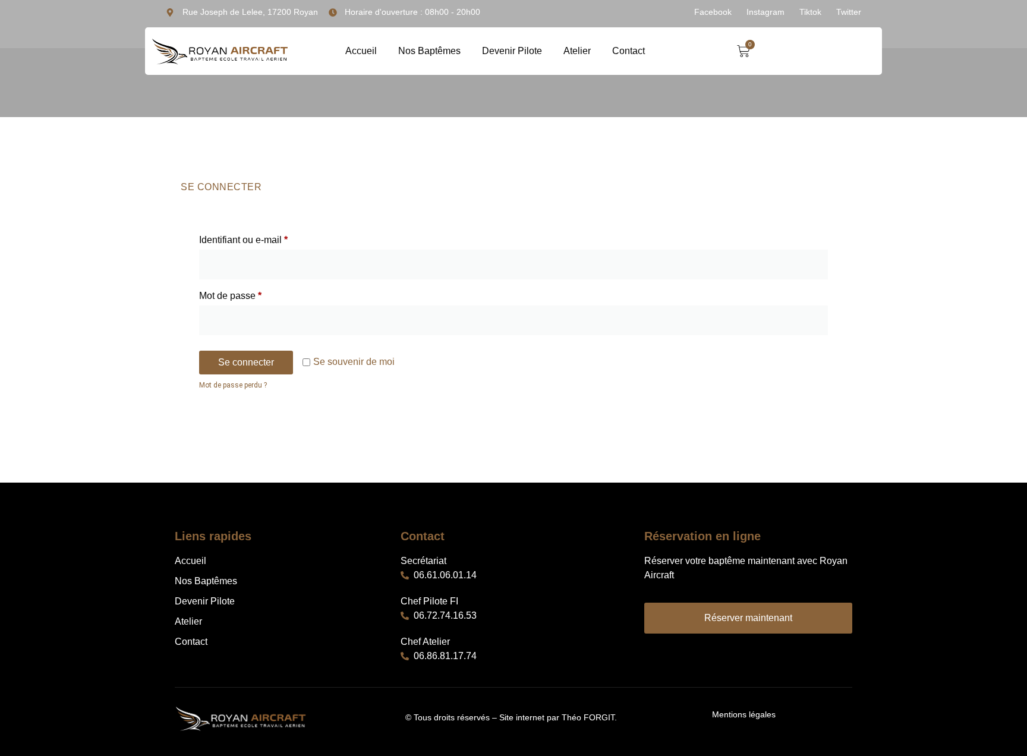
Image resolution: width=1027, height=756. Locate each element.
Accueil (361, 51)
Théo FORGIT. (589, 717)
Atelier (577, 51)
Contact (628, 51)
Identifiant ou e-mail (266, 238)
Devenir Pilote (512, 51)
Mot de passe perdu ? (233, 385)
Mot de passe (253, 293)
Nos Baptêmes (429, 51)
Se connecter (246, 362)
